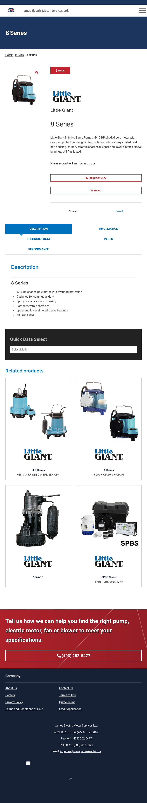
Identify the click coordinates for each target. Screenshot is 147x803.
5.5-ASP (38, 577)
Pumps (19, 55)
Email (97, 190)
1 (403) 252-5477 (81, 738)
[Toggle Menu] (142, 10)
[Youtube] (28, 763)
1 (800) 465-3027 (82, 745)
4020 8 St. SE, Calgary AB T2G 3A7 (76, 732)
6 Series (109, 470)
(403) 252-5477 (97, 178)
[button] (37, 72)
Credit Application (70, 709)
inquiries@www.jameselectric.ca (80, 751)
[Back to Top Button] (70, 779)
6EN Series (38, 470)
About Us (11, 688)
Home (9, 55)
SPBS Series (109, 577)
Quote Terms (67, 702)
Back (61, 70)
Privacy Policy (14, 702)
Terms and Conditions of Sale (24, 709)
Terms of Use (67, 695)
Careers (10, 695)
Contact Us (66, 688)
